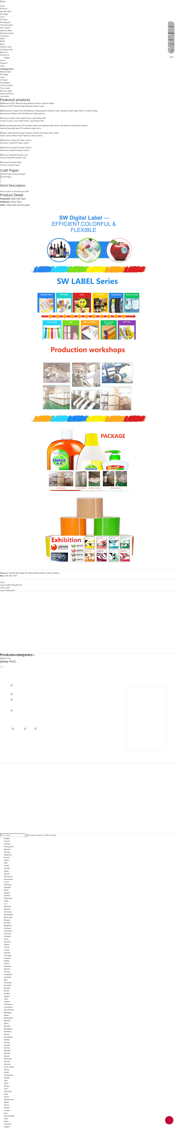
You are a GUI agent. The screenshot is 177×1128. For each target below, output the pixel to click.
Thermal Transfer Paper (10, 165)
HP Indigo (4, 14)
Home (2, 6)
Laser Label (5, 588)
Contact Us (4, 55)
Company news (6, 49)
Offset (2, 39)
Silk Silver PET (11, 576)
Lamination (4, 36)
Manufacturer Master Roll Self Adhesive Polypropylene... (23, 113)
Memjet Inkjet (5, 11)
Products (3, 9)
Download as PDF (21, 191)
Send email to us (7, 191)
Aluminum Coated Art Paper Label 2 (14, 150)
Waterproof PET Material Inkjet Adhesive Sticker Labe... (22, 106)
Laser (2, 17)
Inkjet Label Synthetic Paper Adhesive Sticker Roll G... (22, 136)
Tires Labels (5, 28)
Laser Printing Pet (7, 590)
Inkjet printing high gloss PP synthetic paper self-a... (21, 128)
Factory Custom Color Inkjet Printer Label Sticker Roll (22, 121)
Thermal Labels (6, 25)
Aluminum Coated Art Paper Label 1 (14, 143)
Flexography (5, 22)
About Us (4, 52)
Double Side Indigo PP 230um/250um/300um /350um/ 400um (34, 573)
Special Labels (6, 30)
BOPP (2, 41)
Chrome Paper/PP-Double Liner (13, 158)
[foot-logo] (16, 686)
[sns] (17, 729)
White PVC (8, 661)
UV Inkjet (3, 20)
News (2, 44)
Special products (7, 33)
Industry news (5, 47)
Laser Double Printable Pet (11, 585)
